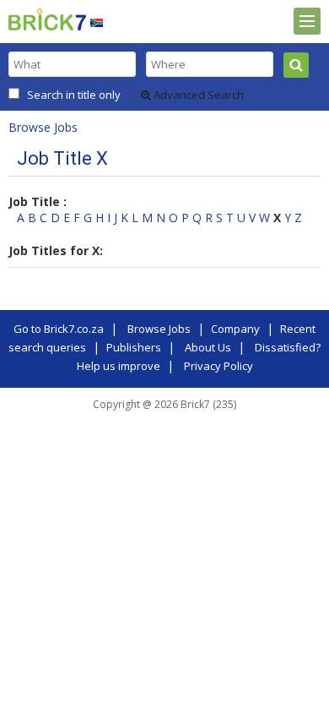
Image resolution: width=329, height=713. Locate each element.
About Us (208, 347)
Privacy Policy (218, 365)
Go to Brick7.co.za (58, 328)
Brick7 (47, 19)
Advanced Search (197, 94)
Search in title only (74, 94)
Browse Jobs (43, 127)
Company (235, 328)
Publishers (133, 347)
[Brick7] (96, 22)
